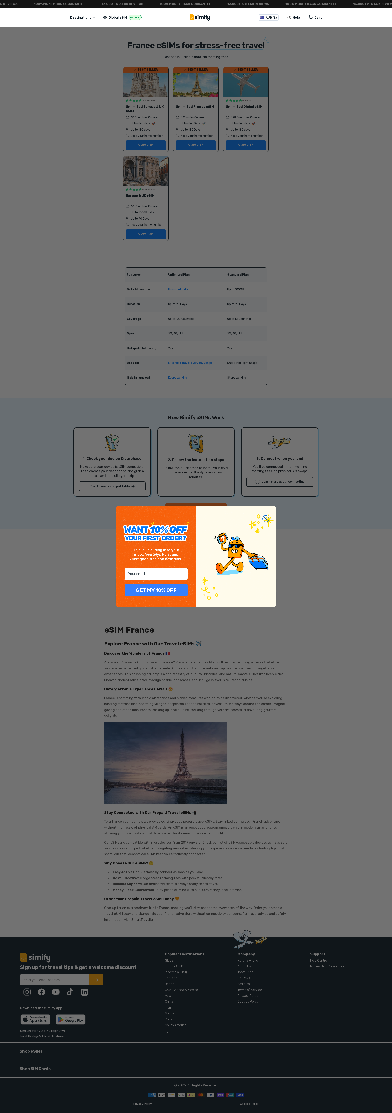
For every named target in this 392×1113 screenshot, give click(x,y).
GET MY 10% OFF (156, 590)
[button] (83, 17)
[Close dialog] (266, 518)
